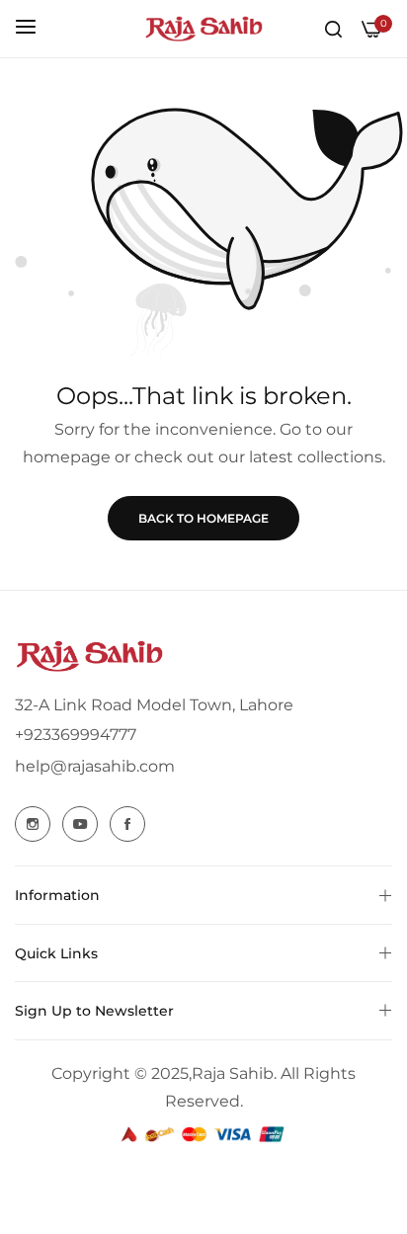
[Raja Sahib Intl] (203, 28)
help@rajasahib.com (95, 766)
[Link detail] (32, 824)
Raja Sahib (233, 1073)
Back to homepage (203, 518)
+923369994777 (75, 734)
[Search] (333, 28)
